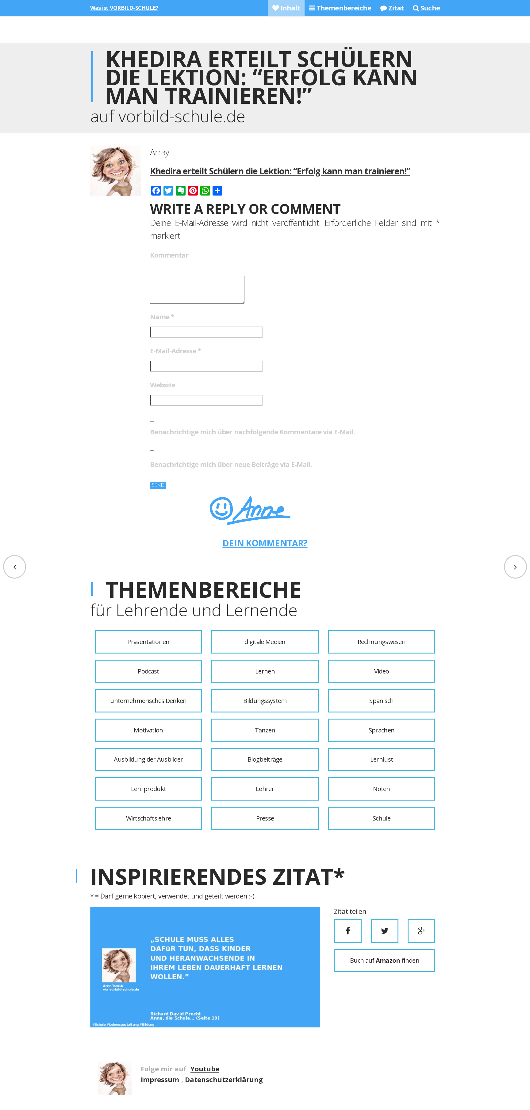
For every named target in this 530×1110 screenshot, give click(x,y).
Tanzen (265, 730)
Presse (265, 818)
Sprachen (381, 730)
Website (162, 384)
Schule (381, 818)
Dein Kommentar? (264, 543)
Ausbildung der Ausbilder (148, 759)
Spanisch (381, 701)
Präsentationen (148, 642)
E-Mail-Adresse (175, 350)
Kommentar (169, 254)
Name (162, 316)
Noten (381, 789)
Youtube (204, 1068)
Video (381, 671)
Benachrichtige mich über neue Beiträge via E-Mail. (231, 464)
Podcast (148, 671)
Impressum (160, 1079)
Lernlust (381, 759)
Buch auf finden (384, 960)
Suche (429, 7)
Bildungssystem (264, 701)
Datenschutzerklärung (224, 1079)
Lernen (265, 671)
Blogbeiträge (265, 759)
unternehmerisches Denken (148, 701)
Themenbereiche (343, 7)
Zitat (395, 7)
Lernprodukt (148, 789)
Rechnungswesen (381, 642)
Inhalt (289, 7)
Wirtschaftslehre (148, 818)
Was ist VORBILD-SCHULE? (124, 7)
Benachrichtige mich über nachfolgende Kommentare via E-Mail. (252, 431)
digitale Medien (265, 642)
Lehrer (265, 789)
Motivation (148, 730)
